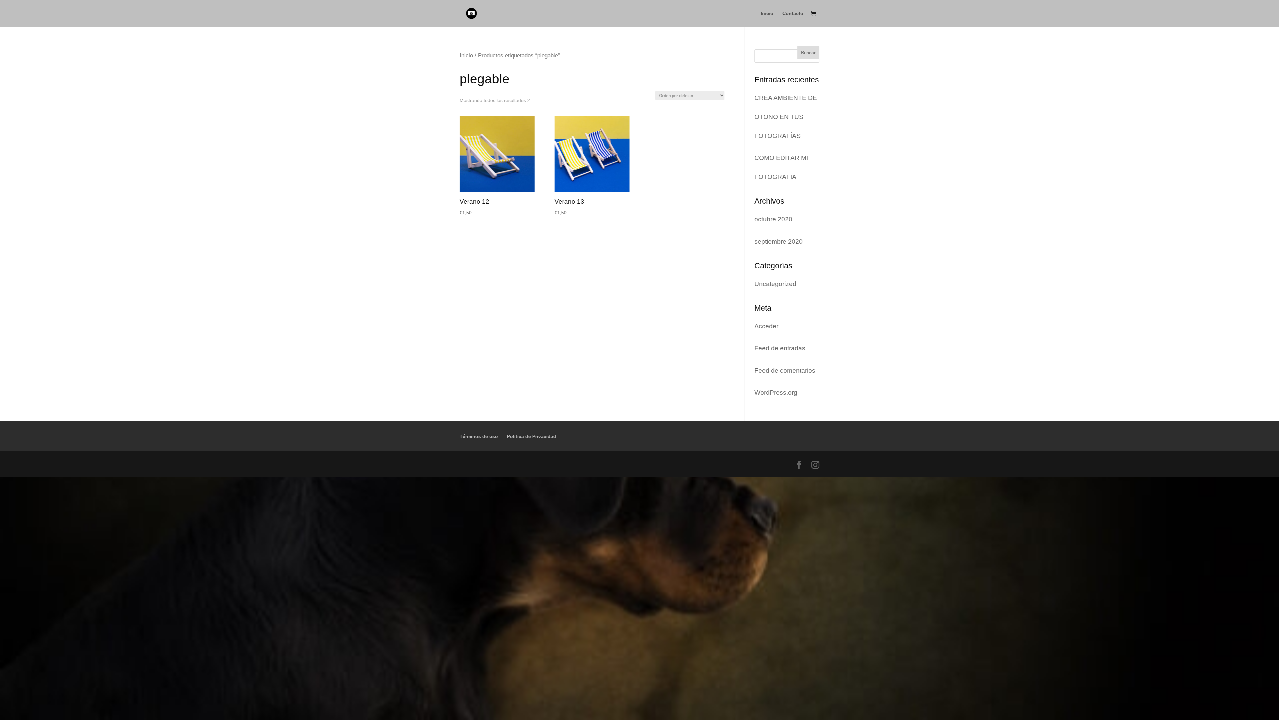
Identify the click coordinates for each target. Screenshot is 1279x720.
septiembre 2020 (778, 241)
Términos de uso (479, 436)
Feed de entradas (779, 348)
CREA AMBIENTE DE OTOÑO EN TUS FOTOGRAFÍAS (785, 116)
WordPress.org (775, 392)
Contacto (792, 13)
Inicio (767, 13)
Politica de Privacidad (531, 436)
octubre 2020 (773, 219)
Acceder (766, 326)
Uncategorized (775, 283)
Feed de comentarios (784, 370)
